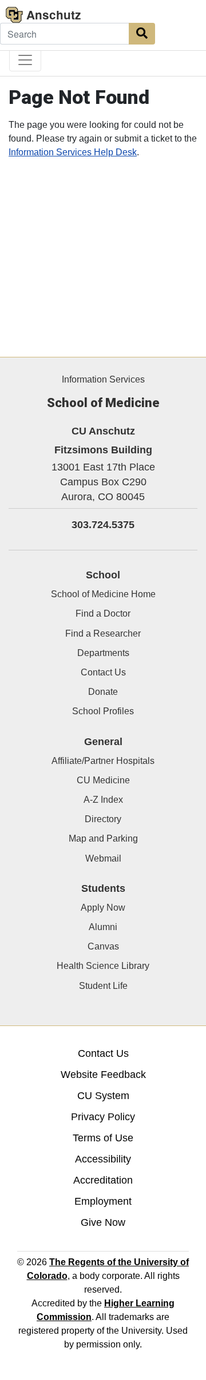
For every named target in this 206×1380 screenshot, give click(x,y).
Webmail (103, 858)
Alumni (103, 927)
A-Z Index (103, 799)
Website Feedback (103, 1074)
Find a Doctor (103, 613)
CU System (103, 1095)
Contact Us (103, 672)
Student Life (103, 986)
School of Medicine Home (103, 594)
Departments (103, 653)
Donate (103, 692)
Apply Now (103, 907)
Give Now (103, 1222)
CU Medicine (103, 780)
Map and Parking (103, 838)
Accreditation (103, 1180)
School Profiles (103, 711)
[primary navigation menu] (25, 60)
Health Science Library (103, 966)
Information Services (103, 379)
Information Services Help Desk (73, 152)
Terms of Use (103, 1138)
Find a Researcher (103, 633)
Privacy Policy (103, 1116)
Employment (103, 1201)
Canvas (103, 946)
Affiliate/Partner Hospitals (103, 761)
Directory (103, 819)
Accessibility (103, 1159)
